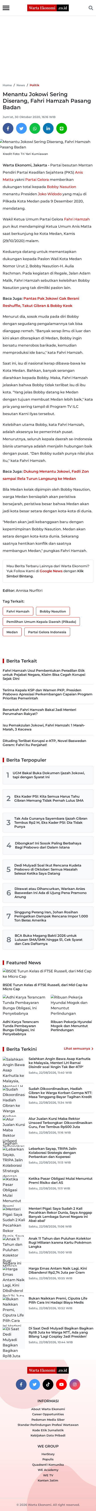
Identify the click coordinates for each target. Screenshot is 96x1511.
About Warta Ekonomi (48, 1409)
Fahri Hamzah (77, 219)
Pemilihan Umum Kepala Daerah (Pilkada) (41, 622)
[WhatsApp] (34, 128)
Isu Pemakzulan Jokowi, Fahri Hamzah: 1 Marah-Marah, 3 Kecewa (44, 727)
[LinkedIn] (48, 128)
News (21, 85)
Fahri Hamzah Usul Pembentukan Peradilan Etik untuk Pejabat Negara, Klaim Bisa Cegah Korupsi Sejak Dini (44, 674)
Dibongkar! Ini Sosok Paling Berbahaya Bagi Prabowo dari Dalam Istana (48, 845)
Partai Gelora (37, 179)
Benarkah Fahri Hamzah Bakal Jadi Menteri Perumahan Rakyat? (39, 712)
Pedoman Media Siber (48, 1419)
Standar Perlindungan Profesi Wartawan (48, 1425)
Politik (34, 85)
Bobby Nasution (61, 187)
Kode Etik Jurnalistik (48, 1430)
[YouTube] (61, 1384)
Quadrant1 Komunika (48, 1464)
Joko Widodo (50, 194)
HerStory (48, 1454)
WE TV (48, 1475)
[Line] (61, 128)
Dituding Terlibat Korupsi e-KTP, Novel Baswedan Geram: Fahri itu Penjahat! (44, 743)
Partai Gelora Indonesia (47, 632)
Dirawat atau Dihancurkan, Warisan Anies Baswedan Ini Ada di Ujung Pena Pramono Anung (51, 893)
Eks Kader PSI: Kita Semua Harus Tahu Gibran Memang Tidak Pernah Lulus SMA (48, 798)
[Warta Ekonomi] (48, 7)
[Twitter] (21, 128)
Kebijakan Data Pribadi (48, 1435)
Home (7, 85)
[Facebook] (8, 128)
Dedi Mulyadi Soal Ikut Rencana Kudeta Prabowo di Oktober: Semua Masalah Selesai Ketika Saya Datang (47, 869)
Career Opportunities (48, 1414)
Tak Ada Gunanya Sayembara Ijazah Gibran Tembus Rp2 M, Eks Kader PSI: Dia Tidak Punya (50, 822)
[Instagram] (74, 1384)
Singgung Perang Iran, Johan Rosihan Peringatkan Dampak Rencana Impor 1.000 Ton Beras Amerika (51, 916)
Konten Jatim (48, 1480)
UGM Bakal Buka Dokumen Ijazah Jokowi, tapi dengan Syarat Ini (49, 775)
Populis (48, 1459)
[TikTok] (48, 1384)
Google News (51, 571)
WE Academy (48, 1470)
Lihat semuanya (77, 1048)
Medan (12, 632)
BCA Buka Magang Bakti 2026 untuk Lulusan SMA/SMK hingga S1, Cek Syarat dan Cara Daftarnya (48, 939)
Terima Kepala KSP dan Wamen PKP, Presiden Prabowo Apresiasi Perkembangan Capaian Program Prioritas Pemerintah (47, 694)
